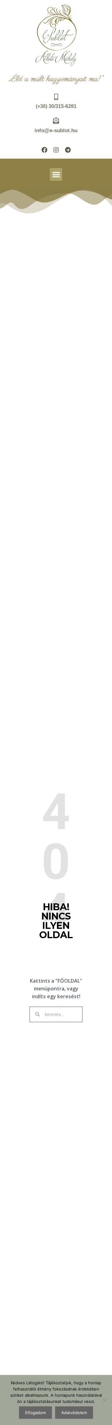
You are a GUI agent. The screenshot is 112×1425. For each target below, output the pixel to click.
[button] (56, 174)
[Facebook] (44, 150)
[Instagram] (56, 150)
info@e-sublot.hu (56, 130)
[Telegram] (68, 150)
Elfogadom (35, 1412)
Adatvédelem (74, 1412)
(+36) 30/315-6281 (56, 106)
